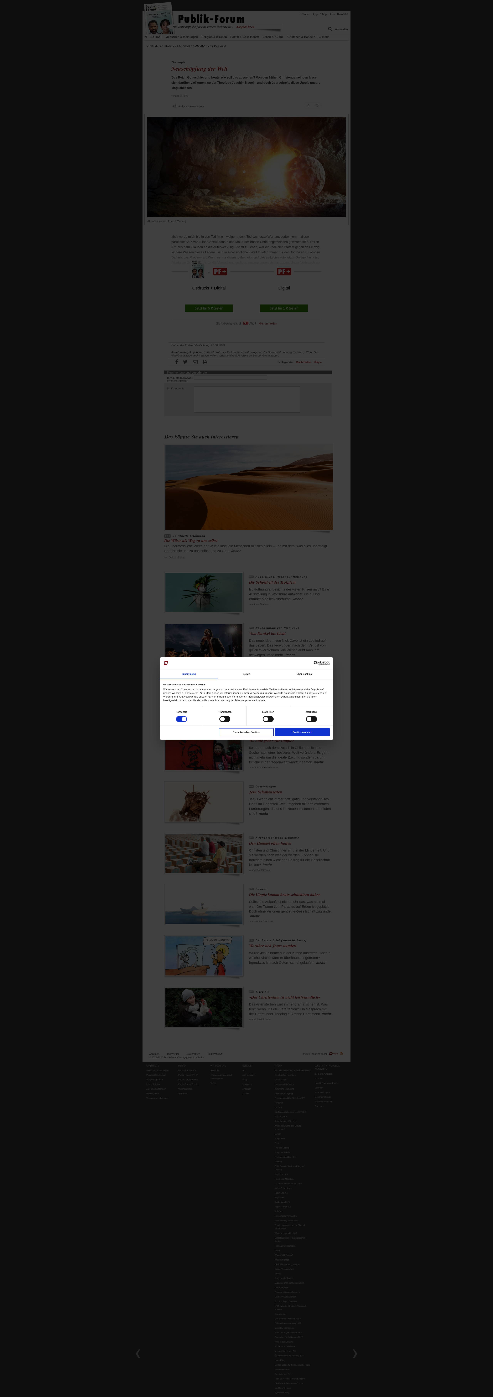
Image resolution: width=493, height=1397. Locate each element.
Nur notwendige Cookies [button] (246, 732)
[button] (181, 711)
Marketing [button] (311, 711)
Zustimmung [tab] (189, 674)
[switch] (224, 719)
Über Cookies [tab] (304, 674)
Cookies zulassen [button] (302, 732)
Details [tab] (247, 674)
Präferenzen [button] (224, 711)
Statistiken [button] (268, 711)
